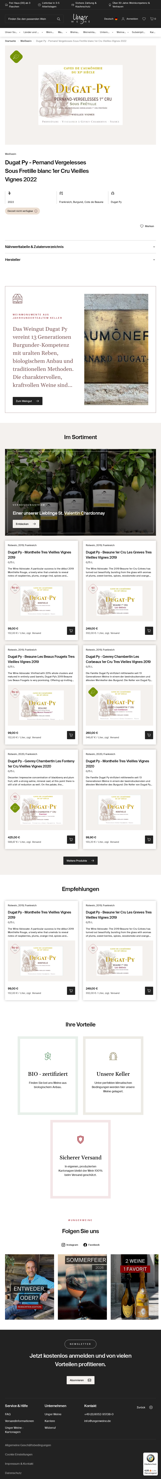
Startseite (10, 41)
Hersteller (12, 259)
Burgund (78, 201)
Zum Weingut (24, 401)
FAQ (8, 1414)
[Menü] (156, 1454)
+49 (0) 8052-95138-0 (99, 1414)
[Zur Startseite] (80, 19)
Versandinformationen (19, 1421)
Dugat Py (116, 201)
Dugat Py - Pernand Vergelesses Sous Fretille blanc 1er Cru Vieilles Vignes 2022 (81, 41)
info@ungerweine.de (97, 1421)
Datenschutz (13, 1473)
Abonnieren (77, 1380)
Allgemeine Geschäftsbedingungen (28, 1445)
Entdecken (22, 523)
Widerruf (50, 1428)
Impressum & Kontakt (19, 1464)
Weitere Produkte (77, 860)
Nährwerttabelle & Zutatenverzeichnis (34, 247)
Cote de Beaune (93, 201)
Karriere (50, 1421)
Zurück (141, 1407)
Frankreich (65, 201)
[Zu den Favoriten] (144, 19)
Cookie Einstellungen (19, 1454)
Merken (149, 226)
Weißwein (26, 41)
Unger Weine (53, 1414)
